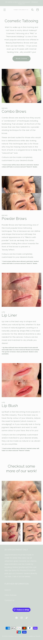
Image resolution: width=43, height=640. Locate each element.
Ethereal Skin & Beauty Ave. (17, 636)
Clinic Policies (11, 595)
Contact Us (9, 600)
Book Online (21, 58)
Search (8, 590)
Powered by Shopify (34, 636)
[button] (4, 9)
